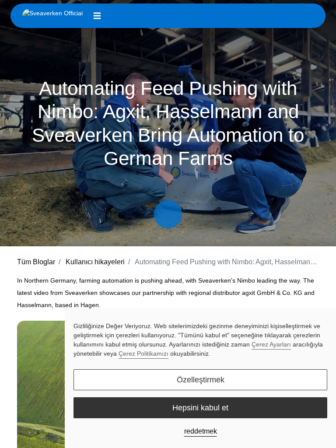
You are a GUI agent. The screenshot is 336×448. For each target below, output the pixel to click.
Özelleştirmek (200, 379)
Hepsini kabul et (200, 407)
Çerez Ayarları (271, 344)
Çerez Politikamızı (143, 353)
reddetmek (200, 431)
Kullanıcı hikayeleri (95, 262)
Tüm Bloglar (36, 262)
